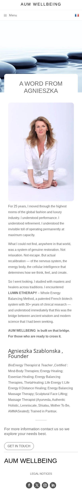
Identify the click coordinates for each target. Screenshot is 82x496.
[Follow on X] (37, 485)
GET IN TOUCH (19, 446)
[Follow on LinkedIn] (53, 485)
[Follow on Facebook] (29, 485)
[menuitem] (10, 15)
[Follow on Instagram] (45, 485)
